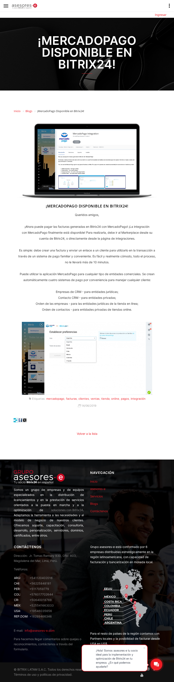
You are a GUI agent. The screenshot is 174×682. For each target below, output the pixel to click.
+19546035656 (40, 611)
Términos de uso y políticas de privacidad (43, 674)
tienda (105, 398)
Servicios (96, 496)
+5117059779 (39, 589)
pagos (125, 398)
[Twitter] (24, 420)
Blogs (94, 503)
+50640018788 (40, 600)
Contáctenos (99, 511)
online (115, 398)
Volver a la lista (87, 433)
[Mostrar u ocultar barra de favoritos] (16, 420)
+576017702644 (41, 594)
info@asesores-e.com (40, 630)
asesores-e (97, 489)
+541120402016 (41, 578)
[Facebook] (20, 420)
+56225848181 (40, 583)
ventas (95, 398)
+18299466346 (40, 616)
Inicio (93, 481)
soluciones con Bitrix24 (67, 510)
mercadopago (55, 398)
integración (138, 398)
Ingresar (160, 14)
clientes (84, 398)
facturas (71, 398)
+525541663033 (41, 605)
